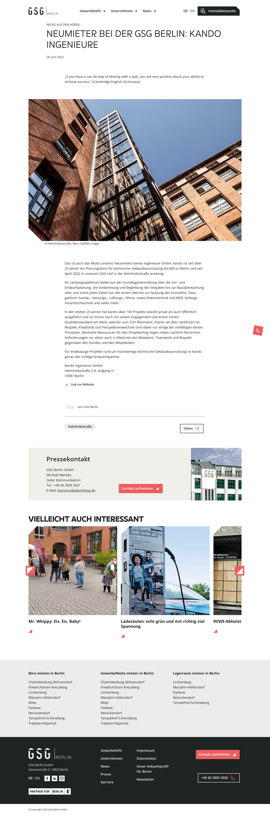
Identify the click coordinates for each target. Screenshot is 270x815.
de (185, 11)
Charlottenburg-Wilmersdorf (50, 682)
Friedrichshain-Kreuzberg (47, 687)
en (192, 11)
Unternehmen (122, 11)
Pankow (34, 708)
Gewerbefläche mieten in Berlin (127, 673)
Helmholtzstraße (80, 427)
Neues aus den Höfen (63, 25)
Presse (106, 774)
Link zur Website (82, 384)
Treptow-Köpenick (42, 723)
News (147, 11)
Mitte (32, 702)
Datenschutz (146, 758)
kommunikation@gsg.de (76, 490)
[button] (30, 571)
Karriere (107, 782)
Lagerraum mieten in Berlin (196, 673)
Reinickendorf (39, 713)
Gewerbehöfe (90, 11)
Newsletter (145, 779)
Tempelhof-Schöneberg (46, 718)
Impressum (146, 750)
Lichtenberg (37, 692)
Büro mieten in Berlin (46, 673)
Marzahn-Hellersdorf (44, 697)
